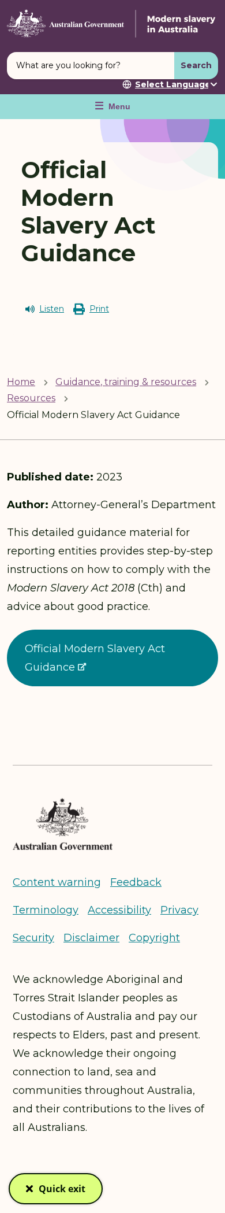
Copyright (154, 937)
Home (21, 381)
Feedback (136, 882)
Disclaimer (91, 937)
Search (196, 65)
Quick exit (62, 1193)
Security (33, 937)
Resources (31, 398)
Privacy (179, 910)
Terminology (45, 910)
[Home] (112, 23)
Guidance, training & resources (125, 381)
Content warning (57, 882)
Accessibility (119, 910)
